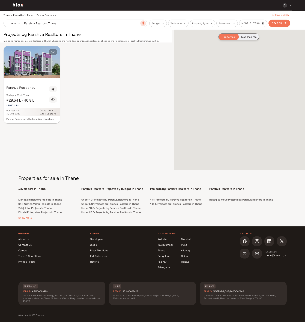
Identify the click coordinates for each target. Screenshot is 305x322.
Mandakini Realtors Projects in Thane (40, 199)
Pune (184, 244)
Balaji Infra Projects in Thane (35, 208)
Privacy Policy (26, 261)
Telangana (164, 267)
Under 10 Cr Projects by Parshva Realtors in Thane (110, 208)
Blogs (93, 244)
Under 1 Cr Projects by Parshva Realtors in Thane (110, 199)
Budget (156, 23)
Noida (184, 256)
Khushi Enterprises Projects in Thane (40, 212)
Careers (22, 250)
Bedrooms (176, 23)
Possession (225, 23)
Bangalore (164, 256)
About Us (23, 239)
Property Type (200, 23)
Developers (96, 239)
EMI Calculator (98, 256)
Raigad (185, 261)
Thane (161, 250)
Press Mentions (99, 250)
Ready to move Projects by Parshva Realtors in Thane (241, 199)
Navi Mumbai (165, 244)
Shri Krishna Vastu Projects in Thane (39, 203)
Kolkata (162, 239)
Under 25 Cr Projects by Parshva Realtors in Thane (111, 212)
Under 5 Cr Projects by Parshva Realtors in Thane (110, 203)
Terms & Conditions (29, 256)
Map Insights (248, 36)
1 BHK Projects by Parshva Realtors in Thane (176, 203)
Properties (229, 36)
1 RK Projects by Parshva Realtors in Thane (175, 199)
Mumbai (185, 239)
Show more (25, 217)
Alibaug (185, 250)
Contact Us (25, 244)
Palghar (162, 261)
